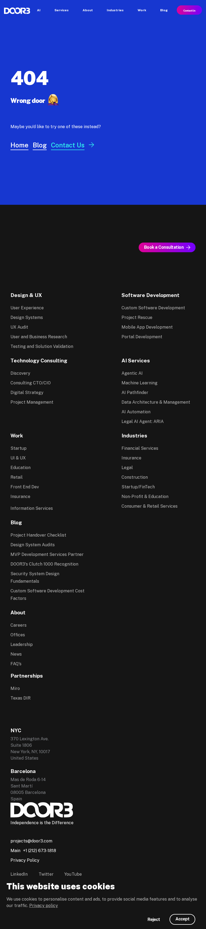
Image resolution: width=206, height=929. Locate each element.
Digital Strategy (26, 392)
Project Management (31, 402)
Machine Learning (139, 382)
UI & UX (18, 457)
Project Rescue (137, 317)
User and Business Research (38, 336)
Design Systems (26, 317)
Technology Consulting (38, 360)
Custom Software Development (153, 307)
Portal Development (142, 336)
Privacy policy (43, 905)
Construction (135, 477)
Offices (17, 634)
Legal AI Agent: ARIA (143, 421)
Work (16, 436)
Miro (15, 688)
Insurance (20, 496)
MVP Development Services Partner (47, 554)
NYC (15, 730)
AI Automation (136, 411)
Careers (18, 625)
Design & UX (26, 295)
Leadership (21, 644)
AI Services (136, 360)
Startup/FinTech (138, 486)
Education (20, 467)
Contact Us (189, 10)
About (17, 612)
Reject (154, 919)
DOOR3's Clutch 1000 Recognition (44, 564)
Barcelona (23, 771)
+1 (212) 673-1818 (39, 850)
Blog (16, 522)
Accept (182, 918)
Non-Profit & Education (145, 496)
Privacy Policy (24, 860)
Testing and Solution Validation (41, 346)
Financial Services (140, 448)
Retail (16, 477)
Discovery (20, 373)
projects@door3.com (31, 840)
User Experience (27, 307)
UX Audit (19, 327)
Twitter (46, 874)
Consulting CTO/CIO (30, 382)
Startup (18, 448)
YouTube (73, 874)
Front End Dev (24, 486)
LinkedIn (19, 874)
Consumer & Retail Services (150, 506)
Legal (127, 467)
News (16, 654)
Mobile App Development (147, 327)
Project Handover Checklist (38, 535)
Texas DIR (20, 698)
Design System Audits (32, 544)
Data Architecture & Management (156, 402)
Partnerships (26, 676)
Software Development (150, 295)
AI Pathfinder (135, 392)
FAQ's (15, 663)
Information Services (31, 508)
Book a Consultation (164, 247)
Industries (134, 436)
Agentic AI (132, 373)
